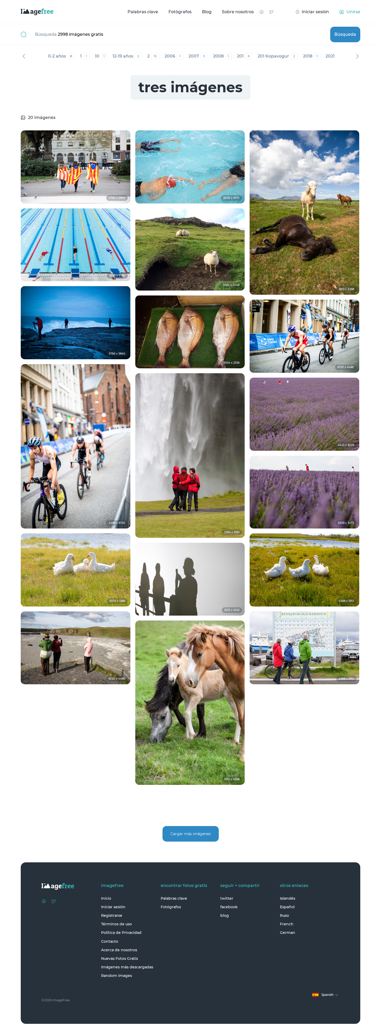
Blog (206, 11)
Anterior (24, 56)
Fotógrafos (180, 11)
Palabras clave (143, 11)
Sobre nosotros (238, 11)
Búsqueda (345, 34)
